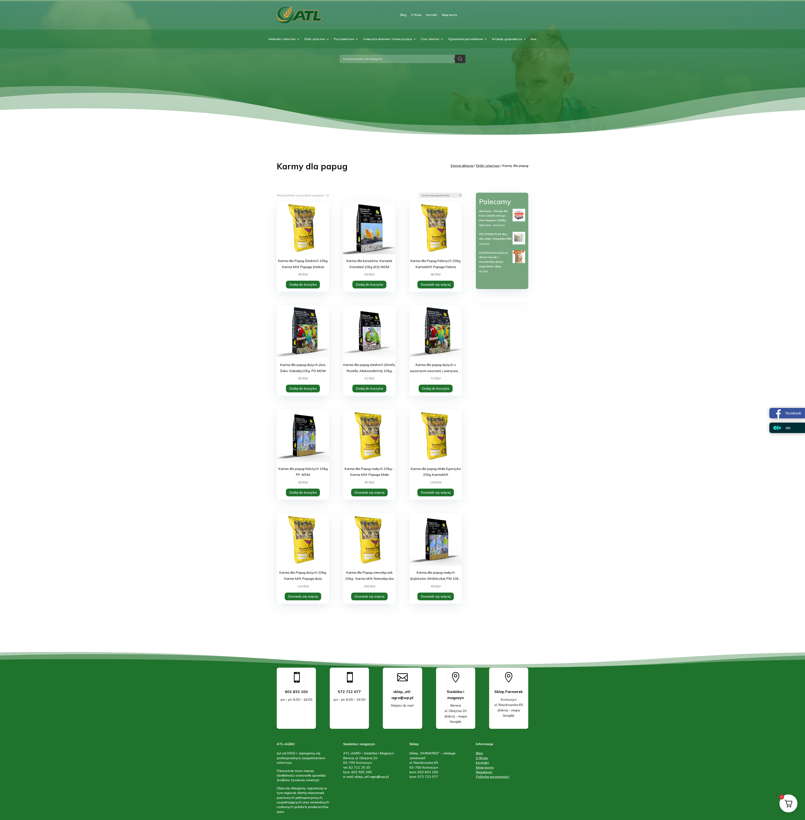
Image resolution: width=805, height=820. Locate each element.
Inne (533, 39)
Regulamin (484, 772)
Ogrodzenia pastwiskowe (465, 39)
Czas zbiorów (430, 39)
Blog (403, 15)
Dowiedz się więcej (436, 284)
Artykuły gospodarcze (507, 39)
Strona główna (462, 165)
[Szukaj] (460, 59)
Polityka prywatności (492, 777)
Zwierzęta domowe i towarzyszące (387, 39)
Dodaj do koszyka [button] (303, 284)
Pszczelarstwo (344, 39)
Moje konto (449, 15)
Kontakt (432, 15)
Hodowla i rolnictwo (282, 39)
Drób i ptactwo (314, 39)
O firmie (416, 15)
